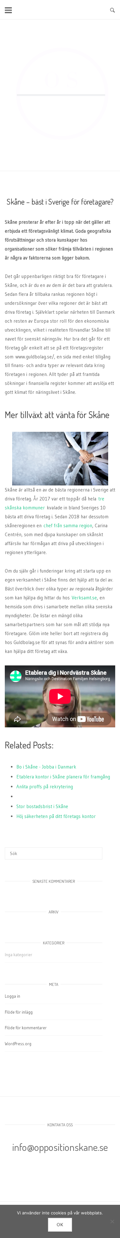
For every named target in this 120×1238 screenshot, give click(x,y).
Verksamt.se (84, 598)
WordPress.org (18, 1043)
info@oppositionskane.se (60, 1146)
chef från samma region (68, 525)
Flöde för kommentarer (26, 1027)
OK (60, 1224)
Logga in (12, 996)
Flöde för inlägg (19, 1012)
